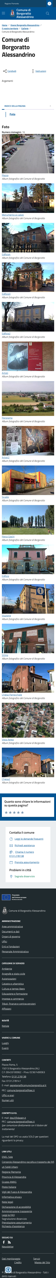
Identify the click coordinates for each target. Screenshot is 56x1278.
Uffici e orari (8, 1095)
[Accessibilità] (8, 1269)
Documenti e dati (10, 931)
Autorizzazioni (9, 979)
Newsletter (8, 1246)
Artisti (5, 373)
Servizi (36, 1258)
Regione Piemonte (12, 3)
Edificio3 (6, 294)
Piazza (5, 175)
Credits (17, 1262)
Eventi (5, 1048)
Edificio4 (6, 254)
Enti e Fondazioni (11, 946)
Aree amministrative (12, 926)
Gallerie (24, 28)
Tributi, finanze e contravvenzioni (19, 1004)
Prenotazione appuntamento (17, 1222)
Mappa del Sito (42, 1262)
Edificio (5, 576)
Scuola (5, 497)
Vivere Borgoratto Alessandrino (24, 25)
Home (4, 25)
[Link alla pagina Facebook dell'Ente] (4, 1242)
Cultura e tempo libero (13, 989)
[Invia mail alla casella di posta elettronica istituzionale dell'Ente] (28, 1085)
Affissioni (6, 1009)
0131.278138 (19, 1076)
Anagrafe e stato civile (13, 974)
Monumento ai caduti (13, 215)
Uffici (4, 941)
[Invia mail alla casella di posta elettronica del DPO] (18, 1118)
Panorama (7, 418)
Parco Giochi (8, 536)
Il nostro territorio (10, 28)
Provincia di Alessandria (14, 1177)
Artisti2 (5, 457)
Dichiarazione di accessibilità (16, 1207)
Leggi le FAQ (8, 1215)
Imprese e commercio (13, 999)
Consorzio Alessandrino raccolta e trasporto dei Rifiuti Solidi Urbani (28, 1164)
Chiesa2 (6, 779)
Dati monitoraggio (11, 1258)
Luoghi (5, 1043)
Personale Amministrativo (15, 951)
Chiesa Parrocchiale (12, 695)
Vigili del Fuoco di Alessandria (17, 1192)
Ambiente (7, 969)
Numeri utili (8, 1100)
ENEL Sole (7, 1157)
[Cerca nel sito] (46, 13)
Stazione (6, 615)
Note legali (7, 1202)
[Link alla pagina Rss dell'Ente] (9, 1242)
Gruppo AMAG (9, 1182)
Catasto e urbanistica (13, 984)
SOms (5, 655)
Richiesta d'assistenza (13, 1226)
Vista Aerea (8, 739)
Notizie (5, 1026)
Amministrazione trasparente (17, 1211)
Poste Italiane (9, 1187)
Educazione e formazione (15, 994)
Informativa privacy (12, 1197)
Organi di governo (11, 936)
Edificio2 (6, 333)
